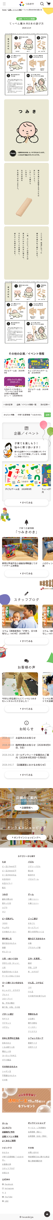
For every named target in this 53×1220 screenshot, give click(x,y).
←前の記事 (8, 404)
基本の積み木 (7, 899)
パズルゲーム (33, 879)
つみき (5, 894)
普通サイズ (32, 1043)
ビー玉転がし (8, 918)
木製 (30, 943)
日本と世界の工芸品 (10, 1038)
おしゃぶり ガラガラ (11, 990)
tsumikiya (27, 1216)
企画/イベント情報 (10, 1136)
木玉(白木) (6, 879)
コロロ (4, 923)
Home (4, 10)
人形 (4, 967)
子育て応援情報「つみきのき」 (30, 414)
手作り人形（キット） (11, 963)
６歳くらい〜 (33, 903)
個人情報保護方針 (35, 1160)
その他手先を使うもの (37, 996)
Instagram (9, 1188)
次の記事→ (44, 404)
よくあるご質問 (9, 1140)
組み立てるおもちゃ (36, 938)
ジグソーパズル (34, 866)
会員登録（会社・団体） (38, 1136)
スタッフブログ (8, 1168)
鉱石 (4, 887)
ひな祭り (31, 1018)
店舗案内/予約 (8, 1131)
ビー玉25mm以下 (9, 870)
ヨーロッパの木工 (9, 1055)
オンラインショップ (36, 1122)
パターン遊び (8, 1014)
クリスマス (32, 1031)
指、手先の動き (8, 1003)
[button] (4, 4)
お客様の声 (6, 1164)
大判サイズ (32, 1047)
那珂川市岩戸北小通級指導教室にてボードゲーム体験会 (20, 564)
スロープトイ (7, 998)
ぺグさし (5, 1027)
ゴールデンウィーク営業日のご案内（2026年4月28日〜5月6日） (32, 756)
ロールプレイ (33, 927)
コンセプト (7, 1127)
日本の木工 (6, 1043)
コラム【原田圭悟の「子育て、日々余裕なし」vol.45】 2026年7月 (19, 632)
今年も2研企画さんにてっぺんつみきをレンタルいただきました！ (19, 699)
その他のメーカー (9, 931)
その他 (4, 1079)
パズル (31, 861)
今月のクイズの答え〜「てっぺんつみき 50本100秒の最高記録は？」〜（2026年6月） (14, 392)
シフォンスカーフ (35, 1038)
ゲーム (31, 894)
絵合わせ (31, 874)
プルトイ (5, 994)
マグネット (6, 1023)
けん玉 (30, 991)
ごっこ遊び (33, 918)
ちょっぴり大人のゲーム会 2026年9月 (38, 371)
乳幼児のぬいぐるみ (10, 971)
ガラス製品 (6, 1059)
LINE (6, 1201)
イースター (32, 1027)
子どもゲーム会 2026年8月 (38, 390)
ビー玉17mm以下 (9, 866)
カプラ (4, 907)
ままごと (31, 923)
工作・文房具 (35, 958)
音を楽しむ (7, 938)
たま (4, 861)
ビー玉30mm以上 (9, 874)
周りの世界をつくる (36, 931)
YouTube (8, 1196)
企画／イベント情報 (15, 10)
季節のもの (33, 1014)
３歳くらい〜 (33, 899)
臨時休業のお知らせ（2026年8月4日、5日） (33, 746)
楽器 (4, 947)
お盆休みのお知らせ (26, 737)
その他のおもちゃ (10, 1066)
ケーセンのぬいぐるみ (11, 976)
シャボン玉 (6, 1071)
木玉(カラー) (7, 883)
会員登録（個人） (35, 1131)
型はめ (30, 870)
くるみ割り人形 (8, 1047)
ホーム (5, 1123)
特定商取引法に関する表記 (38, 1156)
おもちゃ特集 (9, 414)
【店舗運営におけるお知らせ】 (31, 764)
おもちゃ (5, 1152)
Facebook (8, 1184)
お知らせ (5, 1172)
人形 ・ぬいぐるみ (10, 958)
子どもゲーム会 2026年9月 (14, 371)
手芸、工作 (32, 967)
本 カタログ (33, 971)
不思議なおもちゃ (9, 1075)
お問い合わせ (33, 1152)
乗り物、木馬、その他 (11, 1007)
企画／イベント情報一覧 (26, 404)
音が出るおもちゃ (9, 943)
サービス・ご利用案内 (37, 1127)
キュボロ (5, 927)
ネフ (4, 911)
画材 (30, 963)
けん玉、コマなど (35, 982)
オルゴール (6, 951)
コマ (30, 987)
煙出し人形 (6, 1051)
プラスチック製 (34, 947)
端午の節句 (32, 1023)
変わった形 (6, 903)
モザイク (5, 1018)
